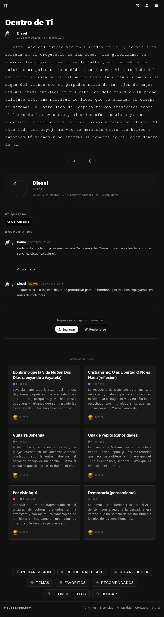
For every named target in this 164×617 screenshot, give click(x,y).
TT (5, 5)
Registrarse (95, 329)
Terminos (90, 608)
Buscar (106, 594)
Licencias (106, 608)
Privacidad (124, 608)
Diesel (40, 183)
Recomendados (115, 582)
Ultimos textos (66, 594)
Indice (156, 608)
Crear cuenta (130, 572)
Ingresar (66, 329)
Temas (39, 582)
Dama (21, 242)
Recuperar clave (82, 572)
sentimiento (19, 222)
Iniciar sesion (33, 572)
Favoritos (72, 582)
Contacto (141, 608)
